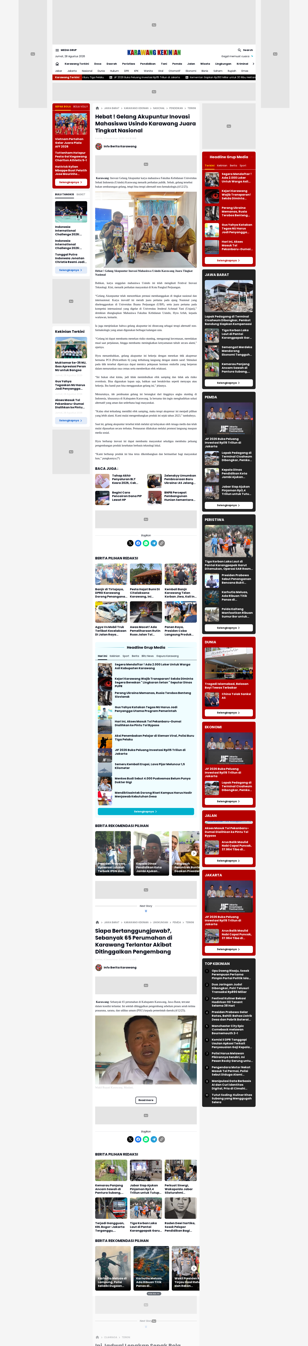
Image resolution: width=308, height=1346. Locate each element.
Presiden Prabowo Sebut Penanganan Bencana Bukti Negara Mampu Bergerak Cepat (236, 579)
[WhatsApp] (146, 543)
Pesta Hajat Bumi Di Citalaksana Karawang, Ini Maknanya (145, 593)
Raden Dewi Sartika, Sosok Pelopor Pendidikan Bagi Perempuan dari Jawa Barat (180, 1227)
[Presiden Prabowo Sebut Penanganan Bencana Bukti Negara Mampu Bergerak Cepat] (212, 580)
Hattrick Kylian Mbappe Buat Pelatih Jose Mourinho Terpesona (71, 170)
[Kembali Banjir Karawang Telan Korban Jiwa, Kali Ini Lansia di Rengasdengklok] (181, 574)
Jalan (191, 64)
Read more (145, 1100)
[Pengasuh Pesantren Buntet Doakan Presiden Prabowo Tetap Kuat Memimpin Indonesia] (189, 853)
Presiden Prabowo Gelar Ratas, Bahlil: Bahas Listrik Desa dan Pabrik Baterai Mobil (232, 1015)
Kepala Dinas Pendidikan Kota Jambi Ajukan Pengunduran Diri (149, 867)
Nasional (87, 71)
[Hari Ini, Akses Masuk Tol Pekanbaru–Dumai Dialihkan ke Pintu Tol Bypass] (105, 727)
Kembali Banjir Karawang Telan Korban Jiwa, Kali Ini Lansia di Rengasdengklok (180, 593)
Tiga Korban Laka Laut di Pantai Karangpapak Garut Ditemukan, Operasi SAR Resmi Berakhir (145, 1227)
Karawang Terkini (77, 64)
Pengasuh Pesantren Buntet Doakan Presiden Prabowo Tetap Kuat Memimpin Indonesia (187, 867)
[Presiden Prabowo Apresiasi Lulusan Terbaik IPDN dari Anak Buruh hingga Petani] (113, 853)
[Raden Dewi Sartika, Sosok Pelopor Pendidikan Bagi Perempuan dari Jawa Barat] (181, 1208)
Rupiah (232, 71)
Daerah (112, 64)
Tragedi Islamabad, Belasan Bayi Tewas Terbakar (226, 686)
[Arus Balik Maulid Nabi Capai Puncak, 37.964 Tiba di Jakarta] (212, 847)
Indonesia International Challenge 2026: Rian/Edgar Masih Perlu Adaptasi (68, 244)
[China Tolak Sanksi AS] (212, 699)
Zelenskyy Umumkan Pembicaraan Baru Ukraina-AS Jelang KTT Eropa (180, 479)
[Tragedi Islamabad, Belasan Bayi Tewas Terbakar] (229, 663)
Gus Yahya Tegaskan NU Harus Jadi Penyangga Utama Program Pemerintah (70, 385)
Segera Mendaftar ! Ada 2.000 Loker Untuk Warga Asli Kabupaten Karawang (152, 666)
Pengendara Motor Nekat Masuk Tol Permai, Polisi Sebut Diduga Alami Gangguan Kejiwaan (231, 1071)
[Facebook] (138, 543)
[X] (130, 543)
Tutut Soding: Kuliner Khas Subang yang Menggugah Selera (232, 1098)
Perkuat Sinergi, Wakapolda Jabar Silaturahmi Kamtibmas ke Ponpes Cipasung (179, 1189)
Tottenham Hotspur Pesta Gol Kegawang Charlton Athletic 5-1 (71, 156)
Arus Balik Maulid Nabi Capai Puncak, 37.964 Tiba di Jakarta (237, 845)
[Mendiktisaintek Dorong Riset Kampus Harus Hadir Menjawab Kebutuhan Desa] (105, 798)
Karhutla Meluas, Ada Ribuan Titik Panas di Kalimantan (149, 1282)
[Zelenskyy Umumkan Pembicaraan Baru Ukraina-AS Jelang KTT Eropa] (154, 481)
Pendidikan (148, 64)
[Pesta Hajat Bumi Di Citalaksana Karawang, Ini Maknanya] (146, 574)
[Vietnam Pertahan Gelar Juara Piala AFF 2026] (71, 124)
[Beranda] (97, 108)
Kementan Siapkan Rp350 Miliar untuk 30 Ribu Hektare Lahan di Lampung (144, 77)
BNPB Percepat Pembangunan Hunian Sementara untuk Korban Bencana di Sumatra (180, 496)
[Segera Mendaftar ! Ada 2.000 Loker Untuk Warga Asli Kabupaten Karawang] (105, 670)
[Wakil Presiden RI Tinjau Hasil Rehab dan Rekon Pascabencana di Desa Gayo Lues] (189, 1268)
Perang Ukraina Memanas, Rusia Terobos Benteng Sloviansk (153, 695)
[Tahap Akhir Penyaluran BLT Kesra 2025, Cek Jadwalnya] (102, 481)
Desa (97, 64)
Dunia (101, 71)
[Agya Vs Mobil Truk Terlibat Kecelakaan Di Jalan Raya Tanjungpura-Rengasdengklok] (111, 612)
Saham (218, 71)
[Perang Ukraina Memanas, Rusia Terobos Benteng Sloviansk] (105, 698)
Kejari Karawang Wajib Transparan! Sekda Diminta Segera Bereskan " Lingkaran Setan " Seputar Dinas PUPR (154, 682)
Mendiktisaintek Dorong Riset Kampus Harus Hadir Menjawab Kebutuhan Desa (153, 795)
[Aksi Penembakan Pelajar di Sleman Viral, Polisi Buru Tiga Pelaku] (105, 741)
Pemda (177, 64)
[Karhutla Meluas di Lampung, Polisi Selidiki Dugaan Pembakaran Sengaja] (113, 1268)
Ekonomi (191, 71)
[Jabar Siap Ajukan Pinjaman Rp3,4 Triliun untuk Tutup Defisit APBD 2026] (146, 1170)
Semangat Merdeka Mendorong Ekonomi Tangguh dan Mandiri (237, 350)
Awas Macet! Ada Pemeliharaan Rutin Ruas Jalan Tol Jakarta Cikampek (145, 630)
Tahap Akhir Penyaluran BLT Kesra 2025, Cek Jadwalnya (124, 479)
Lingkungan (223, 64)
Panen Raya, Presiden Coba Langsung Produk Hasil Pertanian (178, 630)
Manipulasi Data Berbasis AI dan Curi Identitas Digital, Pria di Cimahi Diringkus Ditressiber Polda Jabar (232, 1084)
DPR (126, 71)
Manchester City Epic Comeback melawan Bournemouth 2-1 (228, 1029)
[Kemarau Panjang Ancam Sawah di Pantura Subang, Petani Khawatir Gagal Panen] (111, 1170)
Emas (245, 71)
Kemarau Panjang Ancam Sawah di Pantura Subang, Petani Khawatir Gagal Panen (109, 1189)
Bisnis (205, 71)
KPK (136, 71)
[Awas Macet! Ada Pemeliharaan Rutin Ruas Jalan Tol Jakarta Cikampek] (146, 612)
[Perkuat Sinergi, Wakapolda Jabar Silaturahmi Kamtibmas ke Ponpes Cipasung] (181, 1170)
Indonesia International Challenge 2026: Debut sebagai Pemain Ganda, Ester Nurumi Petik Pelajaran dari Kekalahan (71, 230)
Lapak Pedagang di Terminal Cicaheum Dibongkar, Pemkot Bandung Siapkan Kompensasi (228, 320)
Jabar (58, 71)
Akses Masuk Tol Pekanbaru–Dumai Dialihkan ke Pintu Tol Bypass (69, 403)
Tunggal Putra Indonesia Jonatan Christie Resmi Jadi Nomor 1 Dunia (69, 258)
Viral (160, 71)
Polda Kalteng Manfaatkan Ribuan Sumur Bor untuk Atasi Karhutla (237, 612)
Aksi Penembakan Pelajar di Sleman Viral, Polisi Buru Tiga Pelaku (154, 738)
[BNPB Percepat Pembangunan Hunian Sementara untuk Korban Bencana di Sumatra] (154, 498)
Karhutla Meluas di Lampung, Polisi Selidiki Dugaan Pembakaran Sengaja (112, 1282)
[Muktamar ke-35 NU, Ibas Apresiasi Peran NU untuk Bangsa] (71, 347)
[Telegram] (154, 543)
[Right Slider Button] (252, 63)
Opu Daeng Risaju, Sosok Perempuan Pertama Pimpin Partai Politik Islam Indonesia (232, 974)
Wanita (148, 71)
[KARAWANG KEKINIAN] (154, 52)
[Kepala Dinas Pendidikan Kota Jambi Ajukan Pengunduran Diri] (151, 853)
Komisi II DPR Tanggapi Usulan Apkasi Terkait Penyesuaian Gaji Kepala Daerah (231, 1043)
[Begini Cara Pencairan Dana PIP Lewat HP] (102, 498)
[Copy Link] (161, 543)
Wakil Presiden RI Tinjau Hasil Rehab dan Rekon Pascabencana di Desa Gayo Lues (188, 1282)
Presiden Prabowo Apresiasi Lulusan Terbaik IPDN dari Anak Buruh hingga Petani (112, 867)
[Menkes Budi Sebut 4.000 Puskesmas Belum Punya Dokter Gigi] (105, 784)
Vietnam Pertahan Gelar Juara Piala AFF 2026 (69, 142)
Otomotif (174, 71)
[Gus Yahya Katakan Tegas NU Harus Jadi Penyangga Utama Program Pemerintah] (105, 713)
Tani (164, 64)
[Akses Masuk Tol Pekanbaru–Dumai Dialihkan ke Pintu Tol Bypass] (229, 822)
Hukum (114, 71)
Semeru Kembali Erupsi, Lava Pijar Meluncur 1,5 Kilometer (150, 766)
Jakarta (72, 71)
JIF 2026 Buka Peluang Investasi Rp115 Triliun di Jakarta (150, 752)
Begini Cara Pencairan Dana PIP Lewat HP (127, 496)
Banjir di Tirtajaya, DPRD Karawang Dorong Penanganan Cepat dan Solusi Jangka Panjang (111, 593)
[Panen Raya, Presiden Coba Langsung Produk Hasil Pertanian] (181, 612)
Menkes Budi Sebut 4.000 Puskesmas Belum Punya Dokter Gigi (153, 780)
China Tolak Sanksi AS (236, 696)
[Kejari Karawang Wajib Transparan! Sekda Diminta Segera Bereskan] (105, 684)
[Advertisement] (154, 25)
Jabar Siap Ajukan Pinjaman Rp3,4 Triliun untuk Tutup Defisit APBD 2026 (144, 1189)
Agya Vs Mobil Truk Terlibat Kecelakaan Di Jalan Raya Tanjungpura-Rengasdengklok (110, 630)
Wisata (205, 64)
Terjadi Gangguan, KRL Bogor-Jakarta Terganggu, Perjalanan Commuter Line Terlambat (110, 1227)
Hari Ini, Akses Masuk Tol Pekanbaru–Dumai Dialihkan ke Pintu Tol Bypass (148, 723)
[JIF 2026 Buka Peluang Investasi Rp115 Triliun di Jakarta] (105, 755)
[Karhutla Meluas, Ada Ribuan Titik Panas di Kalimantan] (151, 1268)
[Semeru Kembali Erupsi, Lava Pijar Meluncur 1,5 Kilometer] (105, 770)
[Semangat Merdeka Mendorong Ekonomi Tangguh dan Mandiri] (212, 352)
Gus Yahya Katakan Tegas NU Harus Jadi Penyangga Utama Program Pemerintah (146, 709)
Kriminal (242, 64)
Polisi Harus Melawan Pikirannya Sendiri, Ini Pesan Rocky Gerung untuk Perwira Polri (232, 1057)
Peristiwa (128, 64)
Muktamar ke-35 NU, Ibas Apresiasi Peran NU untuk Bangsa (70, 366)
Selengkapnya (69, 182)
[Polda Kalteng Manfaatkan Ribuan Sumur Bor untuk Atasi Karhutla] (212, 614)
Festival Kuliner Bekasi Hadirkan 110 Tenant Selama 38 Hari (229, 1002)
